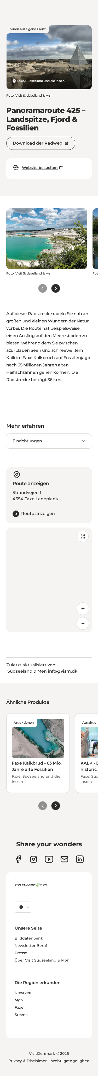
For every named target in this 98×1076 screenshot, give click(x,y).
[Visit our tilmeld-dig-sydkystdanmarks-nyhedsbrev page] (64, 859)
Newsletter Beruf (31, 945)
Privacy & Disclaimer (27, 1060)
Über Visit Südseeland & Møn (42, 960)
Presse (21, 953)
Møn (19, 1000)
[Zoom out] (83, 623)
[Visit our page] (33, 859)
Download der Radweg (37, 143)
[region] (49, 580)
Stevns (21, 1014)
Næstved (23, 992)
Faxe (19, 1007)
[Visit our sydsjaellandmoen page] (18, 859)
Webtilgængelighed (70, 1060)
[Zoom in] (83, 608)
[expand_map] (83, 536)
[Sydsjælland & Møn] (31, 885)
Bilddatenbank (29, 938)
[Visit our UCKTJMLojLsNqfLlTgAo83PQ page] (49, 859)
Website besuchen (40, 167)
